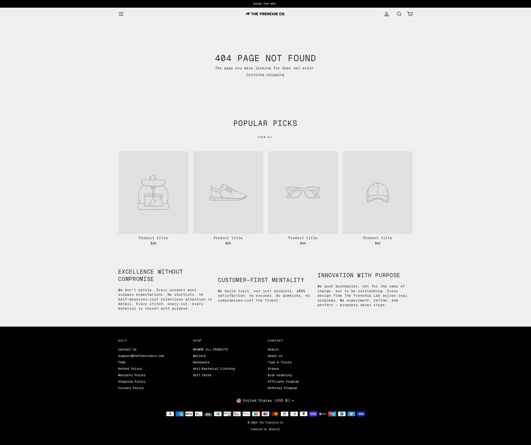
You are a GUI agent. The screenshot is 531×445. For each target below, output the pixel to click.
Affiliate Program (283, 381)
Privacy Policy (131, 388)
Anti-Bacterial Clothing (214, 369)
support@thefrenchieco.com (141, 356)
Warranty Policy (132, 375)
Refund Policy (130, 369)
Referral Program (282, 388)
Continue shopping (265, 75)
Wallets (199, 356)
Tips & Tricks (279, 362)
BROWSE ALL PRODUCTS (210, 349)
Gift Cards (202, 375)
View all (265, 137)
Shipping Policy (132, 381)
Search (273, 349)
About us (275, 356)
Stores (273, 369)
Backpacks (201, 362)
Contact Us (127, 349)
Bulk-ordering (279, 375)
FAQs (121, 362)
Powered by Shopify (265, 429)
